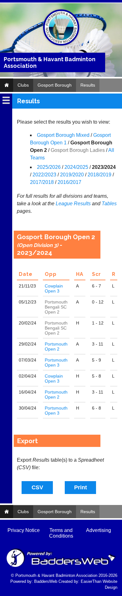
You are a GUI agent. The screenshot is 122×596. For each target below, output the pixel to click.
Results (87, 85)
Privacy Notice (24, 530)
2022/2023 (44, 174)
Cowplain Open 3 (54, 288)
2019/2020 (72, 174)
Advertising (98, 530)
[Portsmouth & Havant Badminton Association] (61, 44)
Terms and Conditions (61, 533)
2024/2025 (76, 167)
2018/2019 (99, 174)
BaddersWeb (45, 581)
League (64, 203)
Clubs (23, 85)
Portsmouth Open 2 (56, 346)
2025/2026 (49, 167)
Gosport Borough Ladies (78, 150)
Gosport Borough (55, 85)
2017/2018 (42, 182)
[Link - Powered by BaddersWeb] (61, 566)
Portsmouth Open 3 (56, 362)
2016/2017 (69, 182)
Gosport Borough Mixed (63, 135)
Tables (109, 203)
